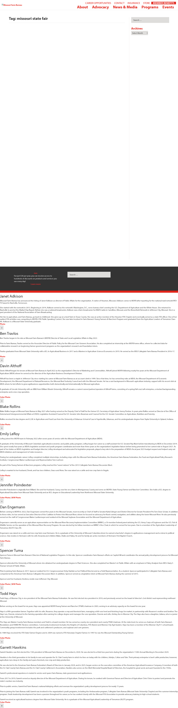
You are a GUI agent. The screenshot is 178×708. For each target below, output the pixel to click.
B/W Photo (16, 497)
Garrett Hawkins (18, 175)
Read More (17, 110)
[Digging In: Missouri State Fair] (45, 212)
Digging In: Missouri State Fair (31, 238)
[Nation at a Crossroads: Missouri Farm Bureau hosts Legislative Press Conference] (67, 59)
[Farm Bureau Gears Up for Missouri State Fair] (50, 142)
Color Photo (5, 397)
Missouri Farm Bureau (20, 102)
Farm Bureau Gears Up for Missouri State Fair (41, 171)
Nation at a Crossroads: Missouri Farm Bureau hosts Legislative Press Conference (67, 98)
